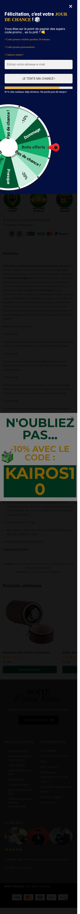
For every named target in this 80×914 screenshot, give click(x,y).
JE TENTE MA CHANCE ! (38, 78)
